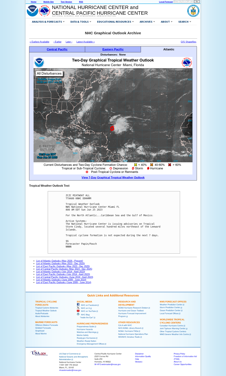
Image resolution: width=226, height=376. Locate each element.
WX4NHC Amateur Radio (129, 337)
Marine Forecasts (46, 322)
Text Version (66, 2)
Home (33, 2)
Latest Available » (85, 41)
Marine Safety (82, 335)
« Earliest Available (39, 41)
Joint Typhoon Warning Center (172, 328)
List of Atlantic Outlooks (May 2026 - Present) (59, 261)
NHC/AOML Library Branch (129, 328)
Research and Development (127, 303)
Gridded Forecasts (43, 328)
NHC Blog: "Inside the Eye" (85, 316)
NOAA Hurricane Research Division (133, 307)
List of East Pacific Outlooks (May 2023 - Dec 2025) (63, 266)
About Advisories (42, 316)
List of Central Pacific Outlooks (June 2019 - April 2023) (64, 277)
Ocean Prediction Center (170, 310)
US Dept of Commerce (68, 353)
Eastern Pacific (113, 49)
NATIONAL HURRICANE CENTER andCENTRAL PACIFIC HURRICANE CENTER (100, 10)
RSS (81, 2)
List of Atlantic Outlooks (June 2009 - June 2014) (61, 279)
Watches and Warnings (86, 332)
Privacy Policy (179, 353)
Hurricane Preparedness (92, 323)
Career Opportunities (182, 364)
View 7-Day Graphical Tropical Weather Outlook (113, 177)
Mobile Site (48, 2)
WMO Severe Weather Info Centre (174, 334)
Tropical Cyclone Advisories (46, 307)
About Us (178, 361)
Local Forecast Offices (169, 313)
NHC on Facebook (88, 305)
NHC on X (84, 308)
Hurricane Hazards (85, 329)
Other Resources (129, 322)
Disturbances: (109, 54)
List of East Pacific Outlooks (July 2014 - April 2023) (63, 274)
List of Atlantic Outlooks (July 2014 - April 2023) (60, 271)
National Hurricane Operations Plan (133, 334)
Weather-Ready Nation (86, 341)
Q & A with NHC (125, 325)
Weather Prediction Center (171, 304)
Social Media (84, 301)
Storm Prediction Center (170, 307)
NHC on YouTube (87, 311)
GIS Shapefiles (188, 41)
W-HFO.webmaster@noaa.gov (107, 364)
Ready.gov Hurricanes (86, 338)
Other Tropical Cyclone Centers (173, 331)
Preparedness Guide (85, 326)
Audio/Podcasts (41, 313)
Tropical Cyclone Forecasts (46, 303)
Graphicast (39, 330)
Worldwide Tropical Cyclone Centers (172, 321)
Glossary (138, 361)
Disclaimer (139, 353)
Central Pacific (57, 49)
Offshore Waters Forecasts (46, 325)
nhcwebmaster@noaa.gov (70, 370)
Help (137, 359)
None (122, 54)
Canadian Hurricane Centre (171, 325)
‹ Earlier (57, 41)
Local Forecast (166, 2)
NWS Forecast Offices (173, 301)
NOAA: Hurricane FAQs (128, 331)
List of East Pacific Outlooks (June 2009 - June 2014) (63, 282)
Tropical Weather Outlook (45, 310)
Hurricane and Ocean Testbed (131, 310)
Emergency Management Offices (90, 343)
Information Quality (143, 356)
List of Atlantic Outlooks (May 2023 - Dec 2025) (60, 263)
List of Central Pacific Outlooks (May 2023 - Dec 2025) (64, 269)
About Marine (41, 333)
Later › (69, 41)
